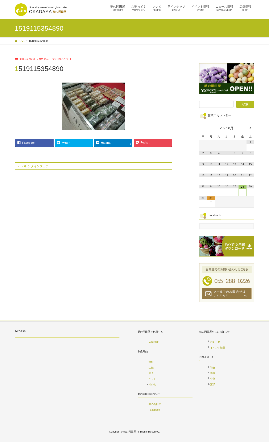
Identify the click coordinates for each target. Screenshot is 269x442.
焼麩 (151, 361)
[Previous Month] (203, 128)
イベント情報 (217, 347)
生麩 (151, 367)
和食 (212, 367)
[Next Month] (250, 128)
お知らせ (215, 342)
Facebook (154, 409)
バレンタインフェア (35, 166)
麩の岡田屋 (155, 404)
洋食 (212, 373)
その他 (152, 384)
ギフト (152, 378)
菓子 (151, 373)
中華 (212, 378)
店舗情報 (154, 342)
